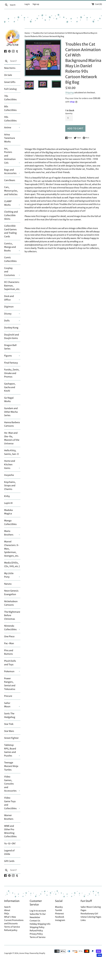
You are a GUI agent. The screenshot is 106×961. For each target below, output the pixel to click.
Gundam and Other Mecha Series (11, 412)
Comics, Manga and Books (10, 247)
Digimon (9, 306)
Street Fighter (11, 738)
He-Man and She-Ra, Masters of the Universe (11, 438)
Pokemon (9, 671)
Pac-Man (9, 643)
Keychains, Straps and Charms (10, 485)
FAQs (6, 913)
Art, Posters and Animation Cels (10, 155)
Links (83, 920)
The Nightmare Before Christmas (12, 615)
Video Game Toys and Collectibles (10, 803)
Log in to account (38, 910)
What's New (10, 917)
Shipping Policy (37, 927)
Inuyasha (9, 475)
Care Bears (9, 180)
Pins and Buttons (8, 652)
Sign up (36, 4)
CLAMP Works (8, 203)
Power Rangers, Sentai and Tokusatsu (9, 683)
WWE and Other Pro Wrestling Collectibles (10, 831)
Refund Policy (36, 930)
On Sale (8, 75)
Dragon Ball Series (10, 347)
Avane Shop (24, 953)
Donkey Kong (11, 327)
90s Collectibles (10, 119)
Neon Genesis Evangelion (11, 592)
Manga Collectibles (10, 522)
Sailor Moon (7, 705)
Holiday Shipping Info (40, 924)
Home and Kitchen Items (9, 464)
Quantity (68, 113)
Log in (27, 4)
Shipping (69, 92)
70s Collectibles (10, 98)
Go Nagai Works (9, 399)
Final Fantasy (11, 362)
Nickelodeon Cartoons (11, 603)
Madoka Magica (8, 512)
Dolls (7, 320)
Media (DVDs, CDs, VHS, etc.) (12, 564)
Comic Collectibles (10, 259)
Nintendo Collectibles (10, 627)
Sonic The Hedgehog (9, 715)
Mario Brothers (8, 533)
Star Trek (8, 724)
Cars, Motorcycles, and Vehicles (11, 191)
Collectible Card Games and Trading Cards (10, 231)
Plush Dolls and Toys (10, 662)
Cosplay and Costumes (9, 272)
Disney (7, 313)
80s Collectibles (10, 108)
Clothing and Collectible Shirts (11, 215)
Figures (8, 355)
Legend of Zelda (9, 852)
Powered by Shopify (37, 953)
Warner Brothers (8, 817)
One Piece (9, 636)
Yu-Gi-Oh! (9, 843)
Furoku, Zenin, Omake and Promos (11, 373)
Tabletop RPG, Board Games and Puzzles (10, 750)
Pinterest (59, 913)
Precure (8, 696)
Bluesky (59, 907)
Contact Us (35, 920)
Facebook (59, 917)
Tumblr (58, 910)
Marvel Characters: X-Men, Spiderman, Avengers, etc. (11, 548)
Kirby (7, 496)
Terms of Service (12, 927)
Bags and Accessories (10, 171)
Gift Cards (9, 861)
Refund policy (10, 930)
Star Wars (9, 731)
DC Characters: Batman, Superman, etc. (12, 285)
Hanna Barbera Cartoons (12, 424)
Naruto (8, 583)
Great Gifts (9, 82)
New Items (9, 68)
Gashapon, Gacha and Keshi (9, 387)
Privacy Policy (36, 934)
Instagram (60, 920)
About (7, 910)
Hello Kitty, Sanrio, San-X (11, 452)
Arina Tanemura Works (9, 138)
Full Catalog (10, 89)
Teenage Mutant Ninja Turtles (11, 766)
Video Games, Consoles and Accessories (10, 783)
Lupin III (8, 503)
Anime (7, 127)
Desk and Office (9, 298)
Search (7, 907)
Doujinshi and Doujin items (11, 336)
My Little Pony (9, 575)
